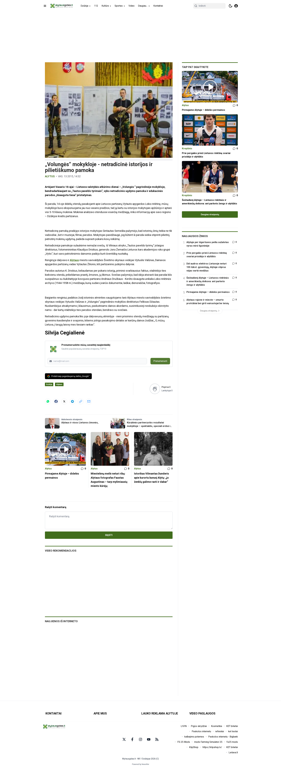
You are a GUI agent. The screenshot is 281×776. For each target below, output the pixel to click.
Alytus (50, 176)
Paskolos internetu (201, 731)
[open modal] (236, 6)
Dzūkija (84, 5)
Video (131, 5)
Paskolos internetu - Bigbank (223, 736)
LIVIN (184, 726)
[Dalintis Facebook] (56, 401)
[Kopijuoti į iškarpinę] (81, 401)
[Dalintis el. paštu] (89, 401)
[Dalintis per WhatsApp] (48, 401)
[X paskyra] (124, 739)
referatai (219, 731)
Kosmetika (216, 726)
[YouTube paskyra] (148, 739)
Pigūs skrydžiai (199, 726)
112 (96, 5)
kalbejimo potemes (194, 736)
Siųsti (108, 535)
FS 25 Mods (183, 742)
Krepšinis (187, 148)
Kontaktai (158, 5)
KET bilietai (232, 726)
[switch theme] (230, 6)
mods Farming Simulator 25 (208, 742)
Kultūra (105, 5)
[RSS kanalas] (157, 739)
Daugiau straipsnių (210, 214)
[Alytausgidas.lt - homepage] (61, 6)
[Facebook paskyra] (132, 739)
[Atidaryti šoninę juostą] (45, 6)
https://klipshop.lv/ (212, 747)
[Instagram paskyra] (140, 739)
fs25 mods (232, 742)
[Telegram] (72, 401)
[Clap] (155, 389)
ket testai (233, 731)
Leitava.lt (233, 752)
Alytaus (74, 260)
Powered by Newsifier (140, 764)
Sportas (119, 5)
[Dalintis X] (64, 401)
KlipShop (193, 747)
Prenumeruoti (160, 361)
